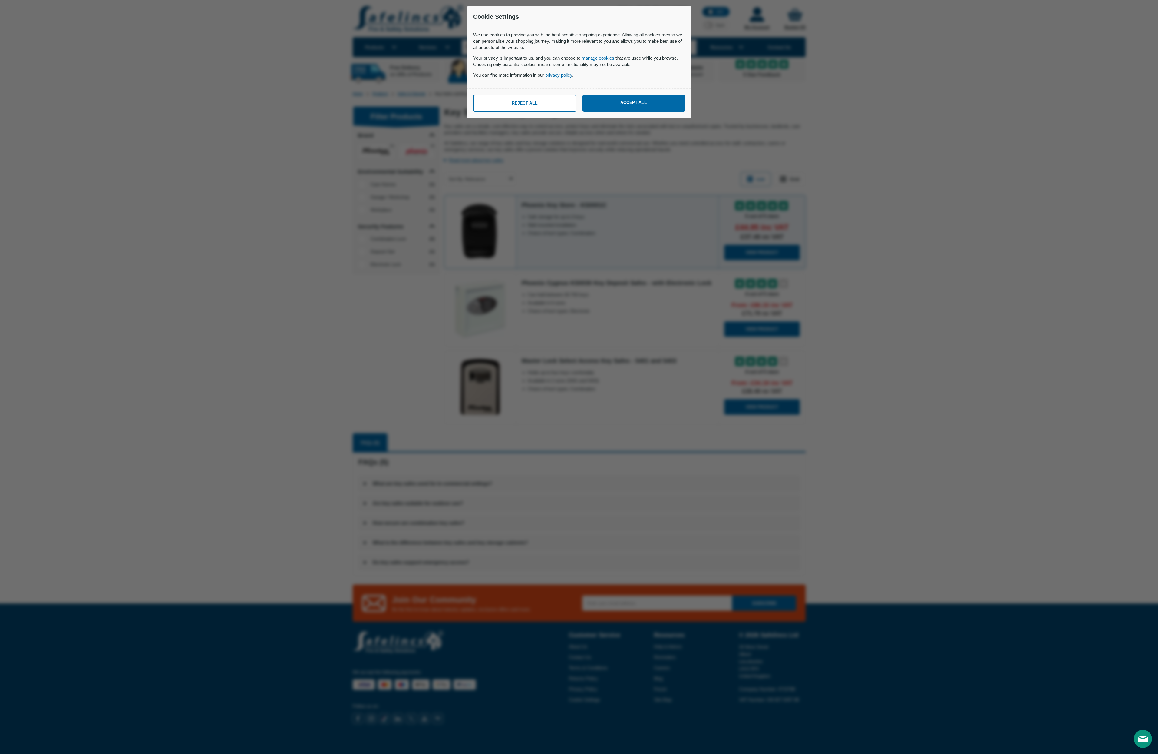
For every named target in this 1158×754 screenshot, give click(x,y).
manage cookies (598, 58)
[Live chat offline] (1143, 739)
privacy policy (558, 75)
